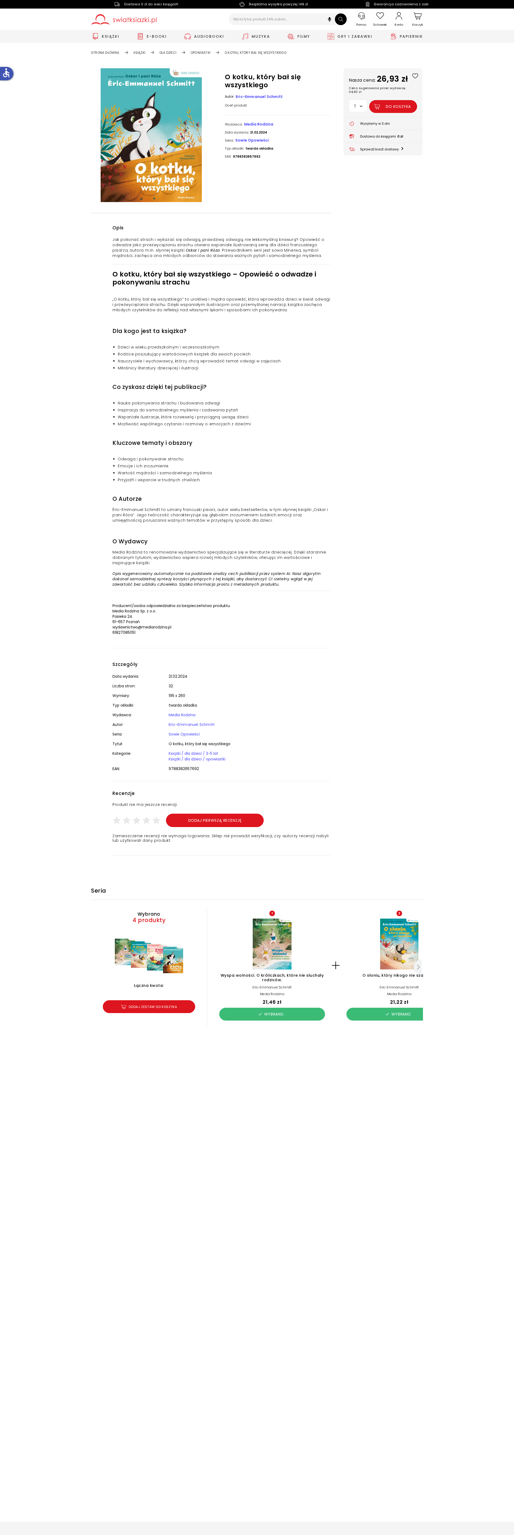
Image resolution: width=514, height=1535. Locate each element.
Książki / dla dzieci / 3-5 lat (193, 753)
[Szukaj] (341, 19)
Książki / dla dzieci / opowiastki (197, 759)
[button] (329, 20)
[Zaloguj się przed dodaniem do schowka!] (415, 76)
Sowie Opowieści (252, 140)
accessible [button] (6, 72)
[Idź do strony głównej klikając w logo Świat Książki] (124, 19)
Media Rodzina (258, 124)
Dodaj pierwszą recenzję (215, 820)
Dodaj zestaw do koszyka (153, 1007)
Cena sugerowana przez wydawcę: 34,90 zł (377, 90)
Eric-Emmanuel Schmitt (259, 96)
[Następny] (418, 967)
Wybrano (274, 1014)
